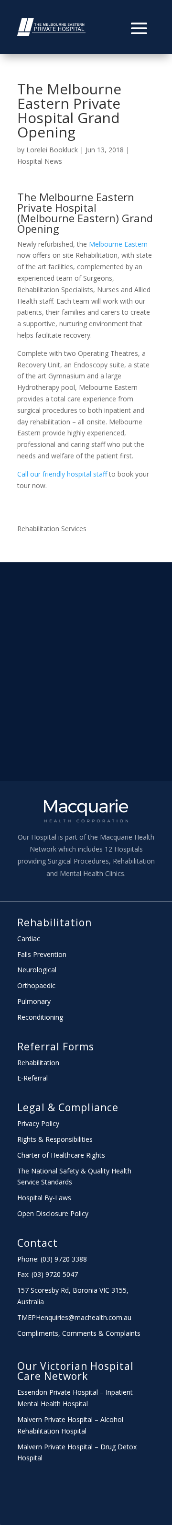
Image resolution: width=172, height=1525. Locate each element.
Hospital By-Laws (44, 1197)
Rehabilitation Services (51, 528)
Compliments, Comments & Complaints (78, 1333)
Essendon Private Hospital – (61, 1392)
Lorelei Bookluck (52, 149)
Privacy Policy (38, 1123)
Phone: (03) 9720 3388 (52, 1258)
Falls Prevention (41, 954)
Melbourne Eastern (118, 244)
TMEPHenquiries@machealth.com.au (74, 1317)
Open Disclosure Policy (52, 1213)
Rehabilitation (54, 922)
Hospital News (39, 161)
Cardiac (28, 938)
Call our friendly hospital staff (62, 473)
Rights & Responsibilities (55, 1139)
